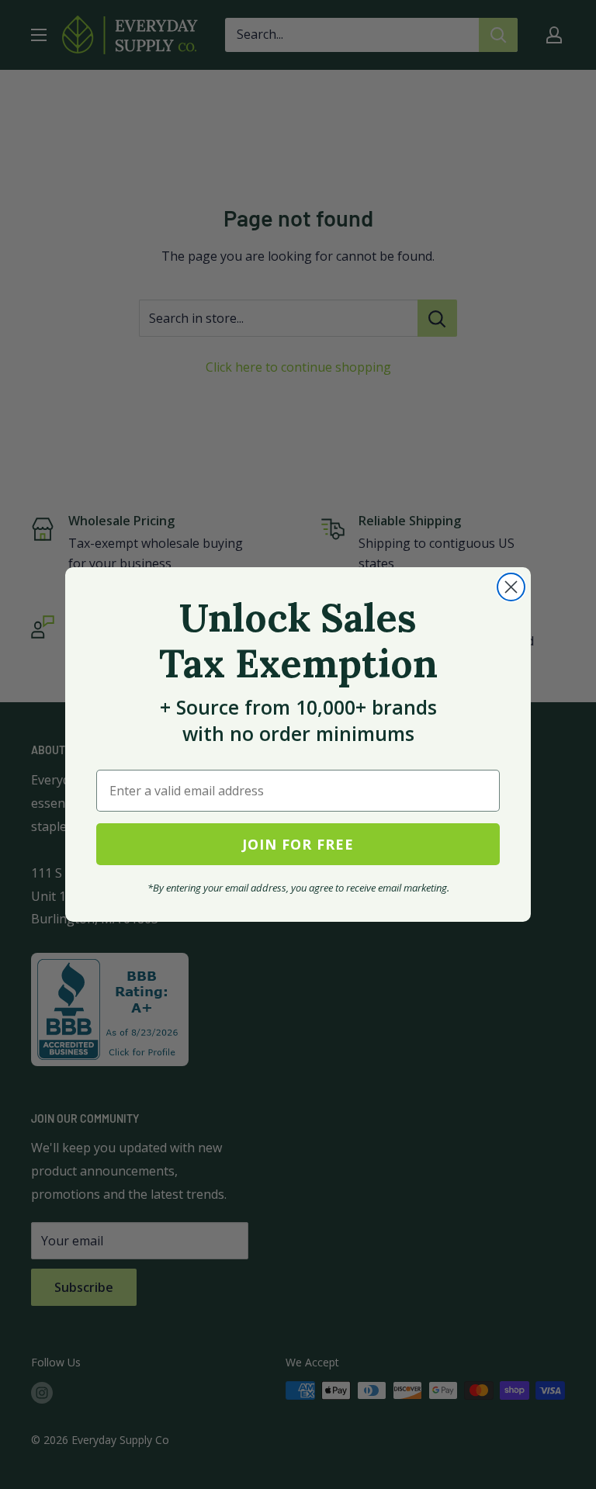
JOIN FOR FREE (298, 844)
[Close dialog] (511, 587)
